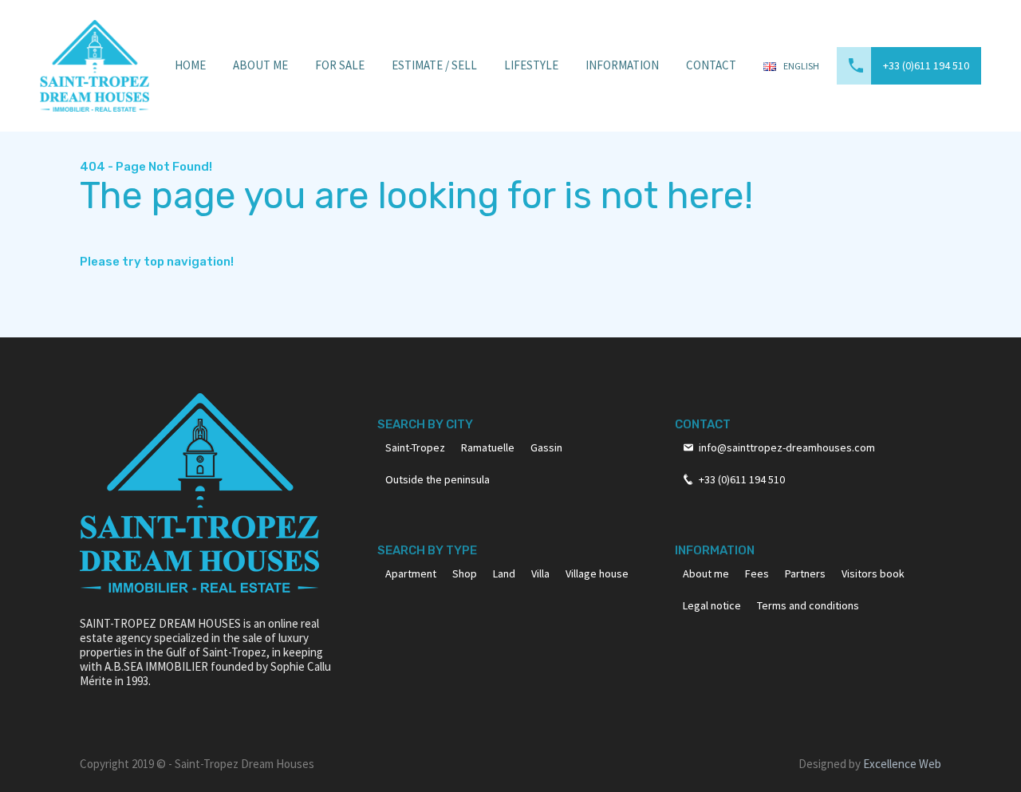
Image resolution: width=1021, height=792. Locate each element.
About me (706, 573)
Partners (805, 573)
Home (190, 65)
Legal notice (712, 605)
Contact (711, 65)
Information (622, 65)
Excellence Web (902, 763)
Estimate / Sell (434, 65)
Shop (464, 573)
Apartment (410, 573)
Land (504, 573)
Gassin (546, 447)
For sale (340, 65)
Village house (597, 573)
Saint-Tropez (415, 447)
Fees (757, 573)
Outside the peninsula (437, 479)
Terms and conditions (808, 605)
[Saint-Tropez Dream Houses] (94, 64)
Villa (540, 573)
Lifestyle (531, 65)
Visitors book (873, 573)
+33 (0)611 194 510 (926, 65)
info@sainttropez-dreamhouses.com (787, 447)
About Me (260, 65)
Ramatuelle (487, 447)
